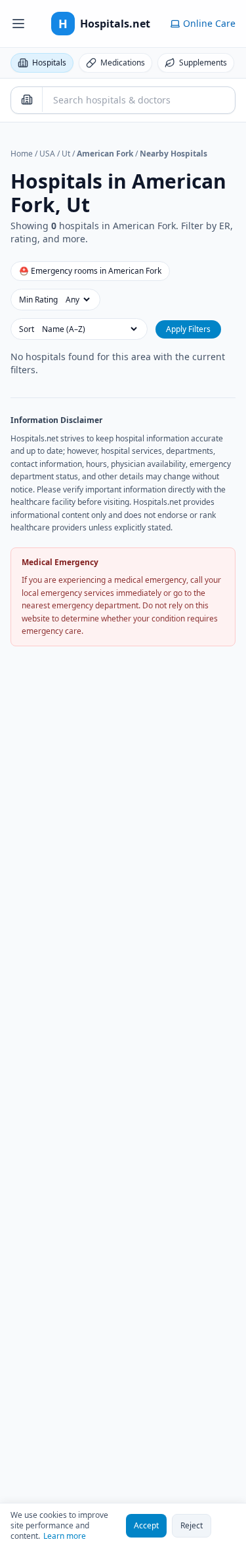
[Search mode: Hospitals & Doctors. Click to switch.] (27, 99)
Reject (191, 1525)
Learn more (64, 1536)
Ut (66, 153)
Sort (26, 329)
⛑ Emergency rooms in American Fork (90, 270)
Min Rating (38, 300)
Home (21, 153)
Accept (146, 1525)
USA (47, 153)
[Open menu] (18, 23)
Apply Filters (188, 329)
